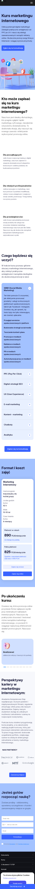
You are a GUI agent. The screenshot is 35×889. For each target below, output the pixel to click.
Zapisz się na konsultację (17, 449)
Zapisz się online (17, 574)
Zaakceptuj (17, 883)
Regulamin (12, 844)
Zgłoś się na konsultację (13, 48)
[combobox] (4, 824)
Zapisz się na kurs (17, 567)
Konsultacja (17, 837)
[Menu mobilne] (31, 3)
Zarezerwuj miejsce (17, 775)
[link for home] (5, 4)
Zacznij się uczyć (16, 886)
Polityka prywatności (23, 844)
